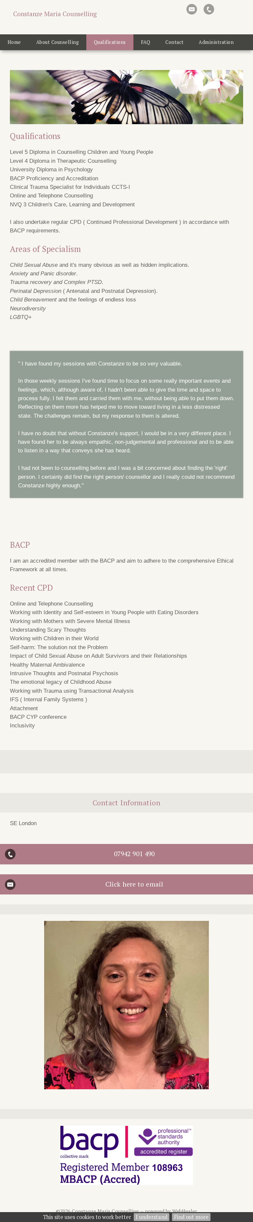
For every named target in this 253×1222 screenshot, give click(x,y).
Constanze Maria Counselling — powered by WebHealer (134, 1211)
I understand (151, 1217)
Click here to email (134, 884)
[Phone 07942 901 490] (209, 9)
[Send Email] (192, 9)
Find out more (191, 1217)
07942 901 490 (134, 854)
